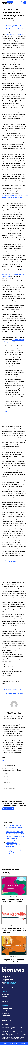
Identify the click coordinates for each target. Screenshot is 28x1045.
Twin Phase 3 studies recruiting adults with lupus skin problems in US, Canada (15, 838)
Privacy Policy (6, 1015)
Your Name (5, 773)
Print (22, 25)
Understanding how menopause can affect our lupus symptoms (13, 844)
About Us (4, 991)
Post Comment (8, 809)
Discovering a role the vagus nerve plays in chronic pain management (14, 851)
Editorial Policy (6, 1013)
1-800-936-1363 (10, 983)
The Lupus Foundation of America (11, 122)
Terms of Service (7, 1018)
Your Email (5, 780)
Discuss (7, 25)
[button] (20, 2)
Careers (4, 999)
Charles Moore (9, 20)
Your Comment (6, 786)
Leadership (5, 996)
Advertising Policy (7, 1008)
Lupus (3, 761)
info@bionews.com (10, 982)
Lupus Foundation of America (14, 34)
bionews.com (11, 980)
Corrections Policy (7, 1011)
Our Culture (5, 994)
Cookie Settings (6, 1020)
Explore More (5, 1005)
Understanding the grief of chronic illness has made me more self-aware (14, 827)
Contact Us (5, 1001)
